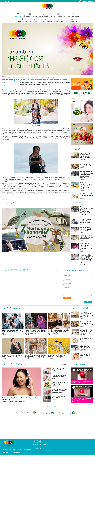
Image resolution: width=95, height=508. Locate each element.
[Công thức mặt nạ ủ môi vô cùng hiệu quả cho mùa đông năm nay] (47, 391)
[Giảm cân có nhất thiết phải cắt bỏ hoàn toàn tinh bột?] (75, 324)
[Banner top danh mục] (47, 49)
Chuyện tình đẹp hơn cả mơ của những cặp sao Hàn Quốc (12, 356)
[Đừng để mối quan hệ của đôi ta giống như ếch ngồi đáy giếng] (36, 346)
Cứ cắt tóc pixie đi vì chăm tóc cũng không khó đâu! (86, 221)
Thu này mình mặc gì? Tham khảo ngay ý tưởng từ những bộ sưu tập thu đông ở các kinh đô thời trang (86, 210)
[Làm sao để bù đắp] (75, 332)
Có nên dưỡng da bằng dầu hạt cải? (59, 397)
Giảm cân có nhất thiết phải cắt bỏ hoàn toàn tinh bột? (86, 323)
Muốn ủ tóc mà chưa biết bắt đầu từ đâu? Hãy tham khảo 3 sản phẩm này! (20, 398)
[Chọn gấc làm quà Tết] (75, 340)
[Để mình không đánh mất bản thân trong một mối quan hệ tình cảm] (13, 321)
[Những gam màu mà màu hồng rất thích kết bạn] (75, 229)
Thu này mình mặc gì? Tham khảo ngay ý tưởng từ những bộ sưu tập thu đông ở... (86, 174)
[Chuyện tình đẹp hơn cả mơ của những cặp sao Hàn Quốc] (13, 346)
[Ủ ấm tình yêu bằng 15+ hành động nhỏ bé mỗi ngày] (59, 346)
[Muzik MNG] (60, 412)
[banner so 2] (82, 134)
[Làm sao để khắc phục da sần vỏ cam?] (75, 356)
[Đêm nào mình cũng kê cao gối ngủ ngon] (75, 348)
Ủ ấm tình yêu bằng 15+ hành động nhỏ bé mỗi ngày (57, 356)
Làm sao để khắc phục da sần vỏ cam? (85, 355)
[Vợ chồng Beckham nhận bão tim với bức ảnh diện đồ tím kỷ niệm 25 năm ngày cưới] (36, 321)
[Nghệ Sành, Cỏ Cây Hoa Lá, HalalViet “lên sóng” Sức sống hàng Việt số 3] (75, 315)
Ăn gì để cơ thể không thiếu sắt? (85, 165)
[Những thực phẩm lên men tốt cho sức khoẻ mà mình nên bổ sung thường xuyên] (75, 185)
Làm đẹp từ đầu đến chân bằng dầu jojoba (60, 383)
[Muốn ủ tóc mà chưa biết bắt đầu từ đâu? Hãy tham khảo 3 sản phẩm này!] (21, 382)
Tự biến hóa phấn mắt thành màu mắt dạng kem (59, 376)
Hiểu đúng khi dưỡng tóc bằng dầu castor (60, 369)
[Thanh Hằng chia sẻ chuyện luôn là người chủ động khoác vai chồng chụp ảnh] (59, 321)
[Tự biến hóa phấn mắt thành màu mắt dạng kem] (47, 377)
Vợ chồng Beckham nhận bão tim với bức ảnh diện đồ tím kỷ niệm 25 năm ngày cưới (35, 331)
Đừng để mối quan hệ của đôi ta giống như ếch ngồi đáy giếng (35, 356)
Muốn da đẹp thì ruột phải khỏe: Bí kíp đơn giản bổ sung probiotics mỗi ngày (85, 156)
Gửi (88, 301)
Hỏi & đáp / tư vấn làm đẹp (16, 270)
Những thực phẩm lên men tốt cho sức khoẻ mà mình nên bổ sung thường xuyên (86, 186)
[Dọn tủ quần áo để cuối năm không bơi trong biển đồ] (75, 237)
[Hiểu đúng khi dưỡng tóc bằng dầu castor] (47, 371)
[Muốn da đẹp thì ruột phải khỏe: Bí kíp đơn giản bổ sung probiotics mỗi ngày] (75, 155)
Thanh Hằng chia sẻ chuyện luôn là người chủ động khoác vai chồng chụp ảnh (58, 331)
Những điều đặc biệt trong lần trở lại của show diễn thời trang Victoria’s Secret (86, 247)
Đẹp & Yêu (8, 77)
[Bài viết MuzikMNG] (82, 88)
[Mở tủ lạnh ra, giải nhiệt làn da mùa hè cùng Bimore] (75, 196)
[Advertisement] (47, 428)
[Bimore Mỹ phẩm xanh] (22, 412)
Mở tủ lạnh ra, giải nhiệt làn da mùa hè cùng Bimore (86, 195)
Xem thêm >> (57, 270)
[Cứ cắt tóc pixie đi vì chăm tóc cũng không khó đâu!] (75, 221)
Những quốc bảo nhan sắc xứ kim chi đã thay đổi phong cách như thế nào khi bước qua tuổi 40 (86, 258)
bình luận (21, 203)
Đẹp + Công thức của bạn (15, 364)
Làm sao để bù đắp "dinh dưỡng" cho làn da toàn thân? (86, 331)
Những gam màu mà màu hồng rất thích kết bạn (85, 229)
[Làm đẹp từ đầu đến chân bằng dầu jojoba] (47, 384)
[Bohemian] (35, 412)
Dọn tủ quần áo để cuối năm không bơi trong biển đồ (86, 237)
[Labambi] (47, 6)
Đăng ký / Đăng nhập (88, 1)
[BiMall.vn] (72, 412)
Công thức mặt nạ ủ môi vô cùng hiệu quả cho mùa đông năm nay (59, 390)
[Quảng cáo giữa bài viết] (36, 230)
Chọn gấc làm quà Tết (86, 339)
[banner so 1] (82, 111)
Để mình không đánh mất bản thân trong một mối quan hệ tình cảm (12, 331)
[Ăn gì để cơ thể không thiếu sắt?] (75, 166)
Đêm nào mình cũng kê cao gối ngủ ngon (85, 347)
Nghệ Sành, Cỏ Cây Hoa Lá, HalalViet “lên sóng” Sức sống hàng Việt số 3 (86, 314)
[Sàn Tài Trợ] (47, 412)
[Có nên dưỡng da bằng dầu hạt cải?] (47, 398)
